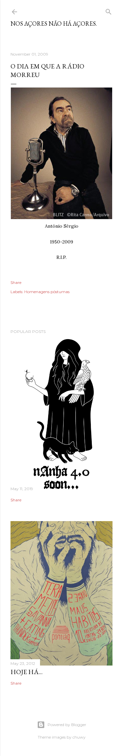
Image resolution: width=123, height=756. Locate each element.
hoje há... (26, 672)
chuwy (79, 737)
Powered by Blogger (67, 724)
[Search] (109, 10)
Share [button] (15, 282)
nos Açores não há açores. (53, 23)
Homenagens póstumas (47, 291)
